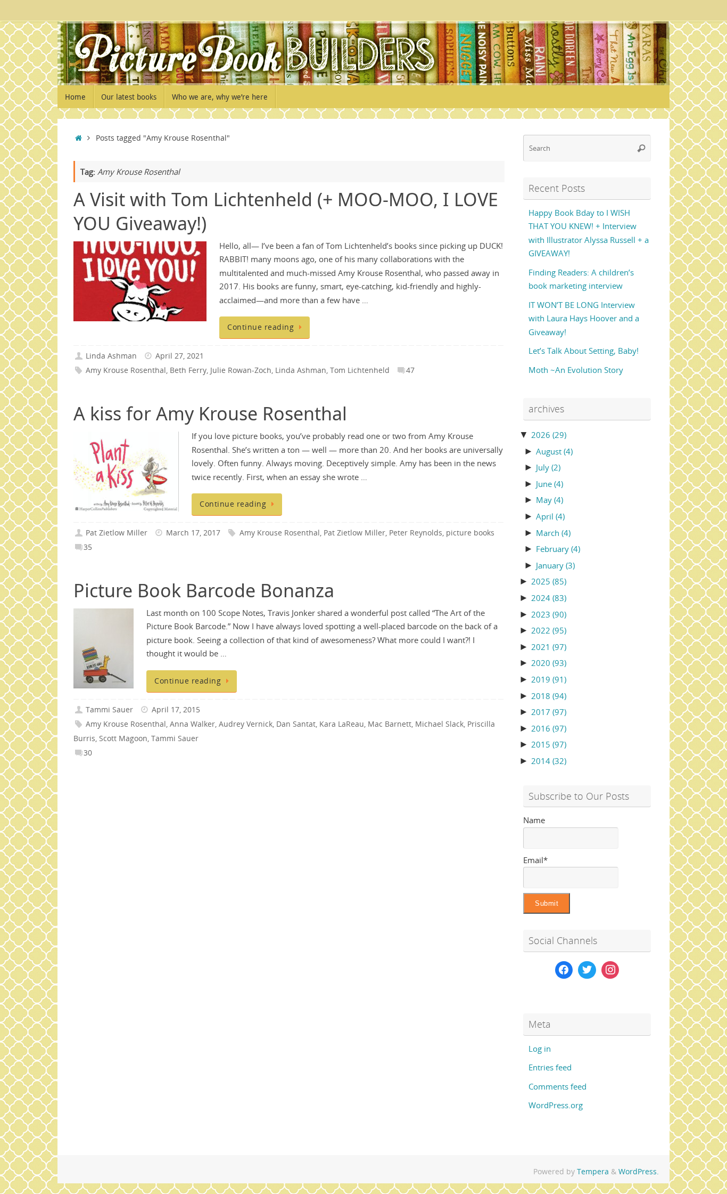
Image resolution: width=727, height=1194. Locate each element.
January (555, 565)
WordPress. (638, 1171)
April (550, 516)
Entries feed (550, 1067)
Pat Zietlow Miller (116, 533)
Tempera (593, 1171)
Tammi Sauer (109, 709)
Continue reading (260, 327)
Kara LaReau (341, 724)
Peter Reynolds (415, 533)
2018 (548, 696)
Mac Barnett (389, 724)
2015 (548, 744)
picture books (470, 533)
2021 (548, 646)
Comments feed (557, 1086)
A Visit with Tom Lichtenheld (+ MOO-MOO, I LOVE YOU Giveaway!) (285, 211)
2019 (548, 679)
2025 (548, 581)
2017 (548, 711)
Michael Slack (439, 724)
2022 (548, 630)
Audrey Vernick (245, 724)
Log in (539, 1048)
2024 (548, 597)
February (558, 548)
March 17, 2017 (193, 533)
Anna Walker (192, 724)
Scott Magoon (123, 738)
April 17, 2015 (176, 709)
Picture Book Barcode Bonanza (203, 590)
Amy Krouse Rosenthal (126, 370)
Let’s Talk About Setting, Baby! (583, 350)
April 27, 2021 (179, 356)
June (549, 483)
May (549, 499)
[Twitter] (587, 970)
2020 (548, 662)
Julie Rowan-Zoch (240, 370)
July (548, 467)
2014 (548, 761)
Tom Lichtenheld (360, 370)
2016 (548, 728)
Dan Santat (296, 724)
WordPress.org (555, 1105)
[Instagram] (610, 970)
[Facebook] (564, 970)
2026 (548, 434)
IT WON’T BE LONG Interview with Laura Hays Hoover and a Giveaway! (583, 318)
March (553, 532)
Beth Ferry (188, 370)
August (554, 451)
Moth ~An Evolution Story (575, 369)
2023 (548, 614)
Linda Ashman (111, 356)
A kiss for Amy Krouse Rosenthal (210, 413)
